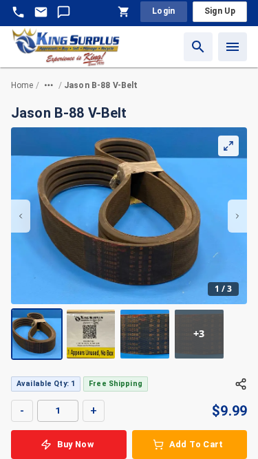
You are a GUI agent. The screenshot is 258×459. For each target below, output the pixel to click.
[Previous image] (20, 216)
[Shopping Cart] (123, 11)
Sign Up (219, 11)
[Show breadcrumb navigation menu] (48, 85)
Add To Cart (196, 444)
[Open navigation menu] (232, 46)
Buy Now (75, 444)
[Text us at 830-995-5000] (63, 12)
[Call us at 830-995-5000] (18, 12)
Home (22, 85)
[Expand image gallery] (228, 146)
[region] (129, 243)
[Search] (198, 46)
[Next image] (237, 216)
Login (163, 11)
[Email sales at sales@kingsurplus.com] (41, 12)
